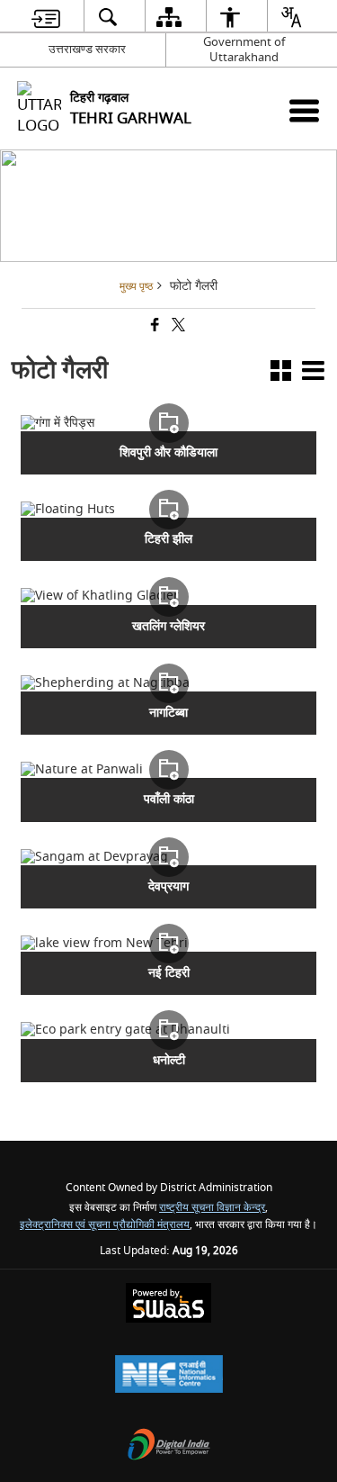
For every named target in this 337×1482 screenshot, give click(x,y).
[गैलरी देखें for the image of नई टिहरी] (168, 943)
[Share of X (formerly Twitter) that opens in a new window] (177, 327)
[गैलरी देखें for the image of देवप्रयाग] (168, 857)
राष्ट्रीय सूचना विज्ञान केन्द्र (212, 1207)
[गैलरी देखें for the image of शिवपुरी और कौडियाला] (168, 423)
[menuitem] (45, 16)
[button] (281, 374)
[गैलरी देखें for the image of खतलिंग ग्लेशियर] (168, 596)
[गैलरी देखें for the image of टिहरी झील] (168, 510)
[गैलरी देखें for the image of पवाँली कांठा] (168, 770)
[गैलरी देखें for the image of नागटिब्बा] (168, 683)
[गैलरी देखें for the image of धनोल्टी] (168, 1030)
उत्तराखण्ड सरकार (87, 49)
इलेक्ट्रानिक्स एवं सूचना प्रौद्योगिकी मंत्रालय (105, 1225)
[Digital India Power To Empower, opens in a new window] (169, 1446)
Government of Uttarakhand (244, 49)
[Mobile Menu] (304, 110)
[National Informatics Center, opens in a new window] (169, 1376)
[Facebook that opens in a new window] (154, 327)
